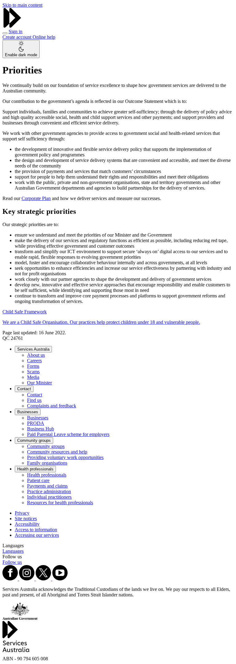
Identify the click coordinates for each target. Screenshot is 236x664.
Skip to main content (22, 5)
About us (36, 355)
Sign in (15, 31)
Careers (34, 360)
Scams (33, 371)
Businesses (27, 412)
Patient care (38, 480)
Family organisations (47, 463)
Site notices (26, 518)
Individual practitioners (49, 497)
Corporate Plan (36, 198)
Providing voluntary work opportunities (65, 457)
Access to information (36, 529)
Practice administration (49, 491)
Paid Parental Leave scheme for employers (68, 434)
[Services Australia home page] (12, 26)
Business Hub (40, 428)
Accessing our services (37, 535)
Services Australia (33, 349)
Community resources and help (57, 451)
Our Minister (39, 382)
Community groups (34, 440)
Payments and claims (47, 486)
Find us (34, 400)
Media (33, 377)
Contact (24, 389)
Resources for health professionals (60, 502)
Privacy (22, 513)
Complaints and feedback (51, 405)
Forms (33, 366)
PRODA (35, 423)
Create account (17, 37)
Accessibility (27, 524)
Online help (44, 37)
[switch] (21, 49)
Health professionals (35, 469)
